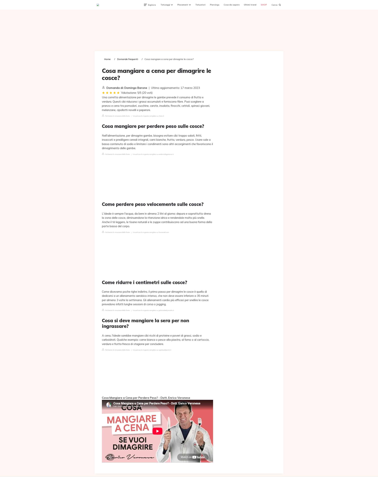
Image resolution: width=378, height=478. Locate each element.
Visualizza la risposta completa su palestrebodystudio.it (153, 310)
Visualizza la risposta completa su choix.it (148, 116)
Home (107, 59)
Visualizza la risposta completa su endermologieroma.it (153, 154)
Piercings (214, 4)
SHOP (264, 4)
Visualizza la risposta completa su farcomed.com (151, 232)
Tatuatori (200, 4)
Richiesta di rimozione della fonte (117, 116)
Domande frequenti (127, 59)
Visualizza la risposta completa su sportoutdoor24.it (152, 350)
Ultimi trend (250, 4)
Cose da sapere (231, 4)
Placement (182, 4)
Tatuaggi (165, 4)
